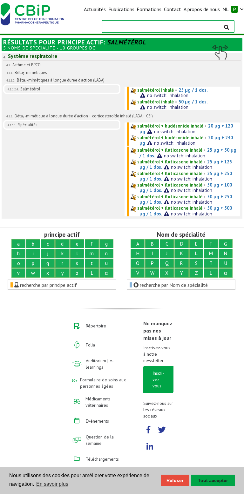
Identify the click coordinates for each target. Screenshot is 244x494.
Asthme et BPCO (26, 65)
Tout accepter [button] (213, 480)
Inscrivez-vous (158, 379)
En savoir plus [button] (52, 484)
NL (225, 9)
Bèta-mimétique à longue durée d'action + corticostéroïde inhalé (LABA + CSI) (84, 116)
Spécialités (27, 125)
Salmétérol (30, 89)
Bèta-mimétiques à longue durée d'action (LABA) (61, 80)
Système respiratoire (32, 56)
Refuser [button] (174, 480)
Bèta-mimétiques (31, 72)
